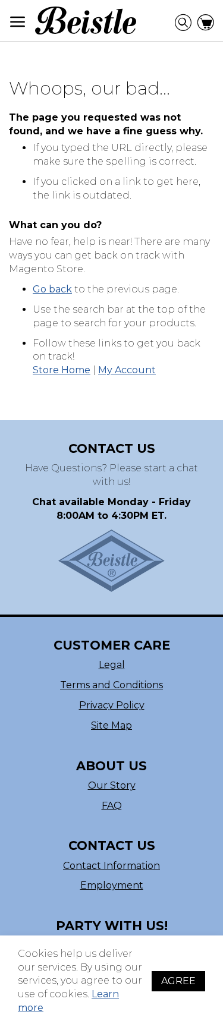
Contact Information (111, 865)
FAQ (112, 805)
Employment (111, 885)
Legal (112, 664)
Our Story (112, 785)
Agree (178, 981)
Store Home (61, 370)
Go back (52, 289)
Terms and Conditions (111, 685)
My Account (127, 370)
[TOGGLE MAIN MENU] (18, 21)
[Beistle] (85, 20)
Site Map (111, 725)
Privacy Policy (112, 705)
